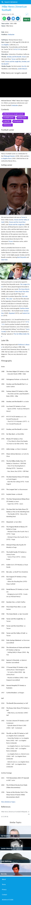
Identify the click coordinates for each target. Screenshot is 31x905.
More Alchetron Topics (8, 802)
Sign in (26, 19)
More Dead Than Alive (22, 291)
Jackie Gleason (22, 69)
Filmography (18, 121)
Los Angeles (5, 45)
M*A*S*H (17, 49)
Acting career (22, 118)
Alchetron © (7, 900)
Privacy (4, 889)
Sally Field (4, 260)
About (4, 879)
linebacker (11, 34)
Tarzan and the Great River (17, 222)
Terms (4, 884)
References (7, 125)
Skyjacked (12, 313)
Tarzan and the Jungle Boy (13, 61)
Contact (4, 895)
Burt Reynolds (21, 257)
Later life (7, 121)
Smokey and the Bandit (14, 57)
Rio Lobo (25, 296)
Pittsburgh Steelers (9, 156)
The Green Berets (24, 289)
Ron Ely (24, 66)
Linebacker (14, 105)
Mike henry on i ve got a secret (13, 114)
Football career (9, 118)
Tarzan (24, 57)
